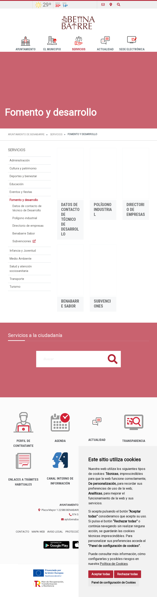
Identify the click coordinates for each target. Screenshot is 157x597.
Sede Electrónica (132, 49)
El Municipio (52, 49)
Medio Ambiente (20, 258)
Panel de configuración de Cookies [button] (114, 582)
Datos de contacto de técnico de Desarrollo (26, 208)
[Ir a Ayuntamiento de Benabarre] (78, 22)
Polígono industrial (24, 218)
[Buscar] (118, 5)
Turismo (15, 286)
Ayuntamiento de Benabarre (26, 134)
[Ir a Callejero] (111, 5)
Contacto (22, 531)
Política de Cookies (114, 564)
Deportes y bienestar (23, 176)
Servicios (78, 49)
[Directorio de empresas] (135, 173)
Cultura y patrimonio (23, 168)
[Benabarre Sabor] (70, 270)
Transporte (17, 279)
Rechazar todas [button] (127, 574)
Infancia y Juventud (23, 250)
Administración (20, 160)
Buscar (113, 359)
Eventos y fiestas (21, 192)
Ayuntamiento (26, 49)
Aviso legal (55, 531)
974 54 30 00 (79, 514)
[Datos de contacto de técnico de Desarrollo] (70, 173)
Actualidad (105, 49)
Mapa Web (38, 531)
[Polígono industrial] (103, 173)
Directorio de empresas (28, 226)
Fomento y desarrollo (24, 200)
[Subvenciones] (103, 270)
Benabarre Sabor (23, 233)
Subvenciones (22, 241)
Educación (17, 184)
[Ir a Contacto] (103, 5)
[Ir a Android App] (56, 544)
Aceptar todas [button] (101, 574)
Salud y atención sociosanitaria (21, 269)
